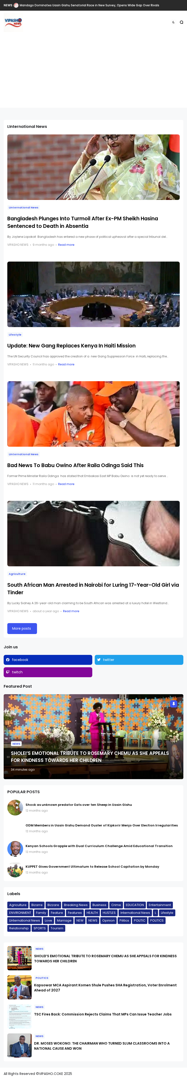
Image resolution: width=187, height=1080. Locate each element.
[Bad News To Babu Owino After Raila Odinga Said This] (93, 414)
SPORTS (40, 928)
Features (75, 912)
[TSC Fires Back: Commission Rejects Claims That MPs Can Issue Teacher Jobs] (19, 1016)
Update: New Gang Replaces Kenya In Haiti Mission (71, 345)
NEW (80, 920)
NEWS (8, 5)
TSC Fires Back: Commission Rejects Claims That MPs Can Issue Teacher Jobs (103, 1014)
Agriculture (17, 574)
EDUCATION (135, 905)
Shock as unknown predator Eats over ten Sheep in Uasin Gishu (79, 804)
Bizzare (53, 905)
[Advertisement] (93, 74)
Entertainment (160, 905)
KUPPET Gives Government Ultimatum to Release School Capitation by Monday (92, 866)
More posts (21, 628)
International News (135, 912)
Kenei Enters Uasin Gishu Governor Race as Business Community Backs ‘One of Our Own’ (86, 5)
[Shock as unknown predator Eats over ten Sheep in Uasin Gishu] (15, 808)
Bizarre (37, 905)
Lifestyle (15, 335)
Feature (57, 912)
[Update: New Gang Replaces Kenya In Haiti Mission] (93, 294)
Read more (66, 245)
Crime (116, 905)
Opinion (108, 920)
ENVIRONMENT (20, 912)
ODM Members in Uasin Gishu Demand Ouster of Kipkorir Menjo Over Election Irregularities (102, 825)
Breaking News (76, 905)
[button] (173, 22)
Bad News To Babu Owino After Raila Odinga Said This (75, 465)
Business (99, 905)
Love (48, 920)
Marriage (64, 920)
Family (41, 912)
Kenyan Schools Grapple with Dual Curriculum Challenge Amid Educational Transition (99, 846)
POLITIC (139, 920)
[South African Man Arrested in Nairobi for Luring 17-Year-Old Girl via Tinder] (93, 533)
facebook (20, 659)
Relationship (19, 928)
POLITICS (157, 920)
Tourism (57, 928)
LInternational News (23, 207)
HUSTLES (109, 912)
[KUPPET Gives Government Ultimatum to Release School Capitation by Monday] (15, 869)
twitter (108, 659)
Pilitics (124, 920)
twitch (17, 672)
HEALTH (92, 912)
